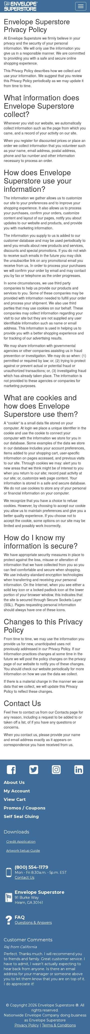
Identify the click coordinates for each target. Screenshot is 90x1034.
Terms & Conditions (59, 1025)
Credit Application (21, 841)
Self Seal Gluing (21, 816)
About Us (14, 782)
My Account (17, 790)
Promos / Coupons (25, 807)
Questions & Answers (33, 922)
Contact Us (24, 877)
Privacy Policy (26, 1025)
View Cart (15, 799)
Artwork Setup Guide (23, 850)
